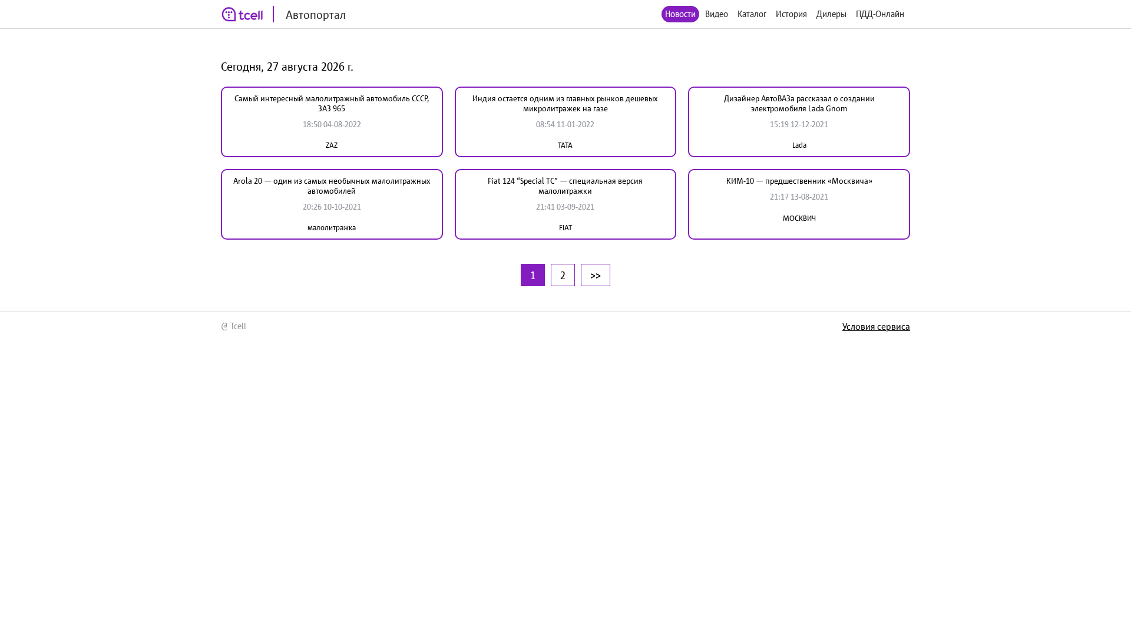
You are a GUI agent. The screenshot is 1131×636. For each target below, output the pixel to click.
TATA (565, 145)
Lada (799, 145)
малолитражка (331, 227)
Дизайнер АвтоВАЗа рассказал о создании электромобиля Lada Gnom (799, 103)
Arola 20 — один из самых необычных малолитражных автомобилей (332, 186)
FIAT (565, 227)
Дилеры (831, 13)
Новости (680, 13)
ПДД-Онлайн (880, 13)
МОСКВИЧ (799, 218)
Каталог (752, 13)
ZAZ (332, 145)
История (791, 13)
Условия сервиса (876, 326)
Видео (716, 13)
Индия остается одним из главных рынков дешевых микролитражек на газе (565, 103)
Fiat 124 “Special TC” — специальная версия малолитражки (565, 186)
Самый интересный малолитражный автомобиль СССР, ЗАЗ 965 (331, 103)
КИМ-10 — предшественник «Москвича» (799, 181)
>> (595, 275)
